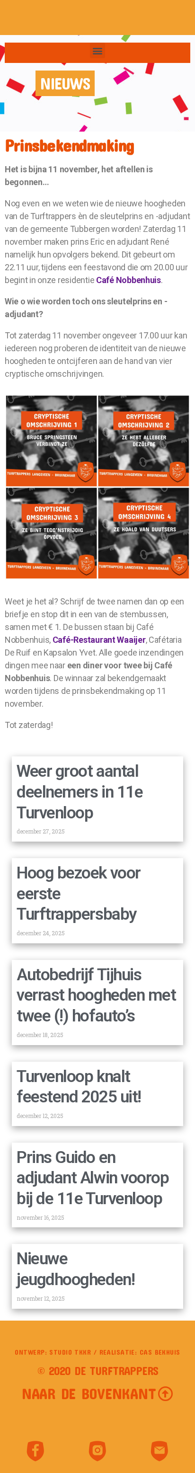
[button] (98, 50)
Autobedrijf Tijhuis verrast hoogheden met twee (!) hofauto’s (96, 995)
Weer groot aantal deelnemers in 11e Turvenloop (79, 792)
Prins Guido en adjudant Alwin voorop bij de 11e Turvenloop (92, 1178)
